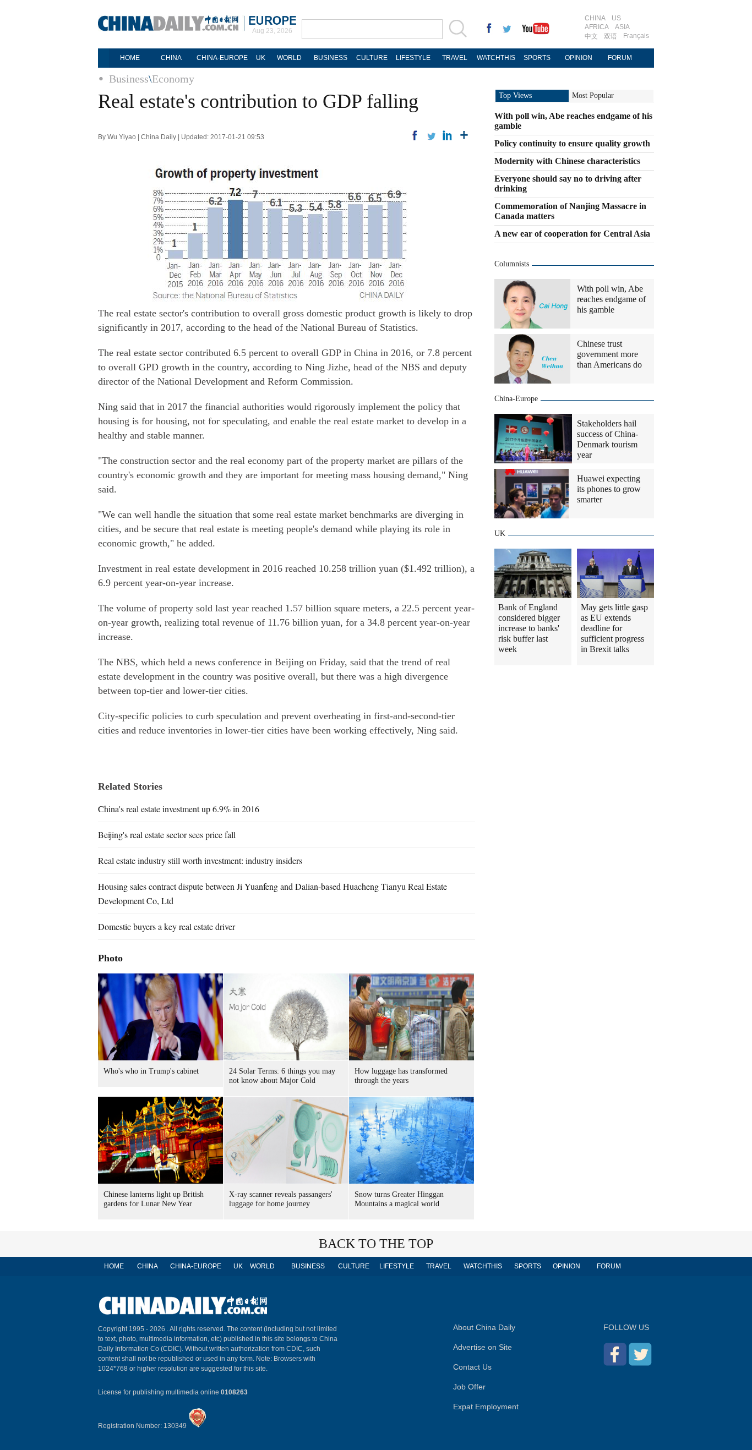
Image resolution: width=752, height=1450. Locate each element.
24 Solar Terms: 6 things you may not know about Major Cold (282, 1076)
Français (636, 36)
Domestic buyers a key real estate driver (166, 926)
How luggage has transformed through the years (401, 1076)
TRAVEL (454, 58)
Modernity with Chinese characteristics (567, 161)
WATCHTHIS (496, 58)
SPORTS (537, 58)
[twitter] (431, 135)
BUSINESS (330, 58)
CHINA (595, 18)
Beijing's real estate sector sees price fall (167, 834)
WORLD (289, 58)
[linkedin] (447, 135)
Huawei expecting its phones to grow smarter (609, 489)
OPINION (578, 58)
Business (129, 79)
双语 (610, 36)
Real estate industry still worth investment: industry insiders (200, 860)
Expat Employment (486, 1406)
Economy (173, 79)
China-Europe (516, 399)
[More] (464, 135)
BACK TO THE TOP (376, 1243)
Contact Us (472, 1367)
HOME (130, 58)
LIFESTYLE (413, 58)
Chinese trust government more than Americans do (609, 354)
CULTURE (372, 58)
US (616, 18)
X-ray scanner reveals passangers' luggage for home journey (281, 1199)
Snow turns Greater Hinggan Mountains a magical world (399, 1199)
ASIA (622, 27)
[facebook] (414, 135)
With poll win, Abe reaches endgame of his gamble (611, 299)
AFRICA (597, 27)
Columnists (511, 264)
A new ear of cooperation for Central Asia (572, 233)
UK (260, 58)
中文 (591, 36)
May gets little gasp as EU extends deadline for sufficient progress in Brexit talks (614, 628)
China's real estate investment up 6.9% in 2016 (178, 808)
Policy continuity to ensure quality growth (572, 143)
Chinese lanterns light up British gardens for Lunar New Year (153, 1199)
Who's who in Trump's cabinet (151, 1071)
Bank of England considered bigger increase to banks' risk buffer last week (529, 628)
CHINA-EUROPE (222, 58)
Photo (110, 958)
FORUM (620, 58)
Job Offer (469, 1386)
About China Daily (484, 1327)
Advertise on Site (482, 1347)
